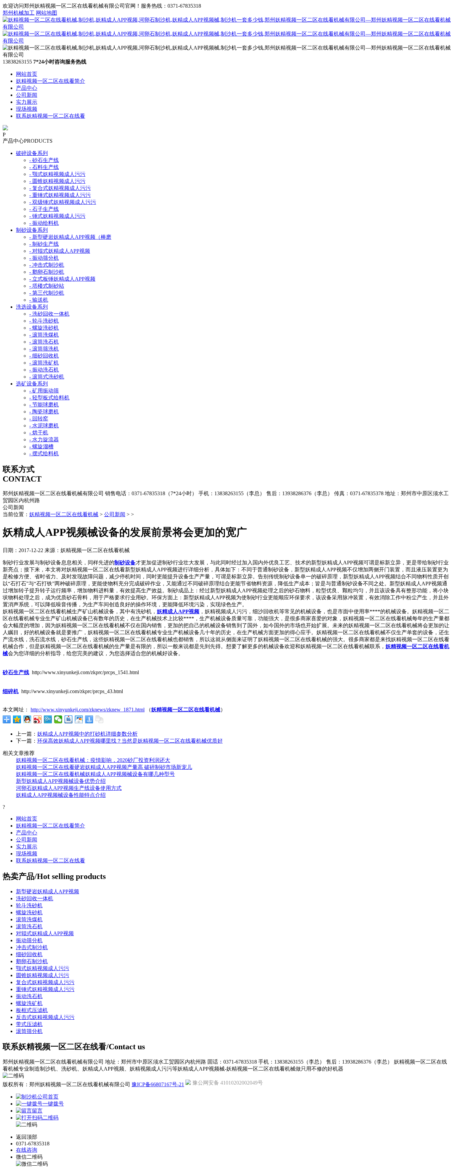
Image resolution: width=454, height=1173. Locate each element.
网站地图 (46, 13)
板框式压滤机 (32, 1010)
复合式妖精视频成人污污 (45, 982)
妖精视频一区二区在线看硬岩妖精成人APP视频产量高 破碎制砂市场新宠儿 (104, 767)
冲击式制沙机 (32, 947)
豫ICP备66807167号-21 (158, 1084)
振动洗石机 (29, 996)
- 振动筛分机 (44, 258)
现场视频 (26, 109)
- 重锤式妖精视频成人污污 (60, 195)
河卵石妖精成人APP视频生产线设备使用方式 (69, 788)
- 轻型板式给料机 (49, 397)
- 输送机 (38, 300)
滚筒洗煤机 (29, 919)
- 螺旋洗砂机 (44, 328)
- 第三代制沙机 (46, 293)
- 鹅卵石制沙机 (46, 272)
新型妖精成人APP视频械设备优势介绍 (61, 781)
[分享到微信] (58, 719)
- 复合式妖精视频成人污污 (60, 188)
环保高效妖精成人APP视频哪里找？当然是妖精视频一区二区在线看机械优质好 (130, 741)
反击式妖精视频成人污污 (45, 1017)
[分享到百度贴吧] (68, 719)
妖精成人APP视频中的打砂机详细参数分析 (87, 734)
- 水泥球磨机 (44, 425)
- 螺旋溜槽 (41, 446)
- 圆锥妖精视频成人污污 (57, 181)
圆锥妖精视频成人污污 (42, 975)
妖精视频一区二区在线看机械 (63, 514)
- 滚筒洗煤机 (44, 335)
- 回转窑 (38, 418)
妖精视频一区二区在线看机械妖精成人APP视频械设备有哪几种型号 (95, 774)
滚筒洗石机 (29, 926)
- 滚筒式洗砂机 (46, 376)
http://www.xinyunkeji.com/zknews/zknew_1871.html (88, 709)
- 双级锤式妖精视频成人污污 (62, 202)
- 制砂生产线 (44, 244)
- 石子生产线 (44, 209)
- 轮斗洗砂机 (44, 321)
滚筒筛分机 (29, 1031)
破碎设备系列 (32, 153)
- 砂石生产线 (44, 160)
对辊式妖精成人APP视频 (45, 933)
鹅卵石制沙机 (32, 961)
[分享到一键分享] (89, 719)
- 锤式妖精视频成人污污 (57, 216)
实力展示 (26, 102)
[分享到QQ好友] (27, 719)
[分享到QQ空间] (17, 719)
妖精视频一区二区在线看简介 (50, 81)
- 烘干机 (38, 432)
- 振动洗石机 (44, 369)
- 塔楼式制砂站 (46, 286)
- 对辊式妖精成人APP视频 (59, 251)
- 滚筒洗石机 (44, 342)
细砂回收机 (29, 954)
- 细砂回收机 (44, 356)
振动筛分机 (29, 940)
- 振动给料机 (44, 223)
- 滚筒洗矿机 (44, 363)
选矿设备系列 (32, 383)
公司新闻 (26, 95)
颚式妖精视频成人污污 (42, 968)
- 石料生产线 (44, 167)
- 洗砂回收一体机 (49, 314)
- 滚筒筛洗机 (44, 349)
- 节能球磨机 (44, 404)
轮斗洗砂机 (29, 905)
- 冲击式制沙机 (46, 265)
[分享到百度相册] (79, 719)
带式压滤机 (29, 1024)
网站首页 (26, 74)
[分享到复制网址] (99, 719)
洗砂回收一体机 (34, 898)
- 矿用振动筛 (44, 390)
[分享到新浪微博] (38, 719)
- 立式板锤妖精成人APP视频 (62, 279)
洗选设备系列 (32, 307)
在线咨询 (26, 1150)
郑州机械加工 (19, 13)
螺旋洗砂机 (29, 912)
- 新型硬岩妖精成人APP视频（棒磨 (70, 237)
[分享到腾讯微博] (48, 719)
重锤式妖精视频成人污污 (45, 989)
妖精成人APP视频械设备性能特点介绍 (61, 795)
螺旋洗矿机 (29, 1003)
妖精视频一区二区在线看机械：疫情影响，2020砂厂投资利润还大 (93, 760)
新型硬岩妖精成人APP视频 (47, 891)
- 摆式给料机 (44, 453)
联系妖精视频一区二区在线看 (50, 116)
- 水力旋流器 (44, 439)
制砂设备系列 (32, 230)
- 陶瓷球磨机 (44, 411)
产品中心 (26, 88)
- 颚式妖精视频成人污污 (57, 174)
